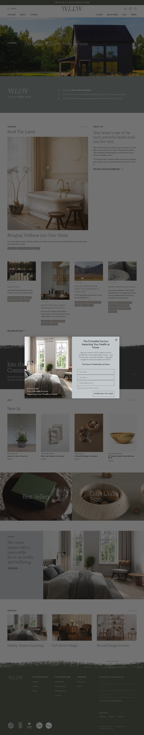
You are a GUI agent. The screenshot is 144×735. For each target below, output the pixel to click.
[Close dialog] (116, 340)
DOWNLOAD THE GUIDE (103, 394)
